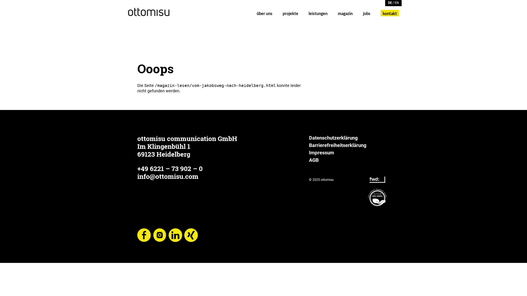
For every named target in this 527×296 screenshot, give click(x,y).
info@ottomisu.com (167, 176)
